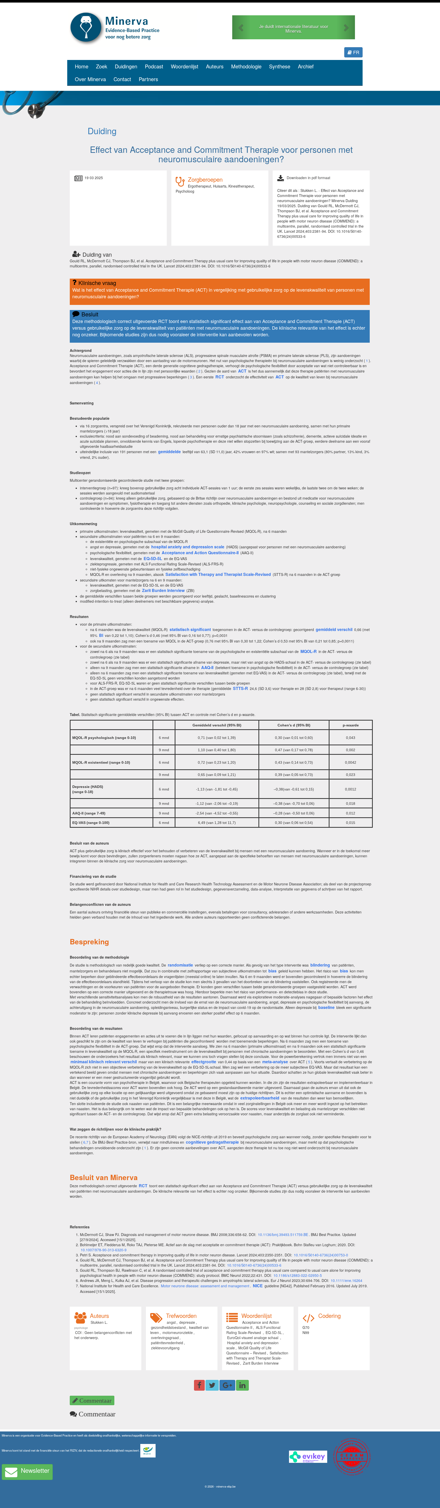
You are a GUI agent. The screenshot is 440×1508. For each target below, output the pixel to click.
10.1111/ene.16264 (346, 1280)
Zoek (101, 66)
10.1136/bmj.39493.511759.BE (283, 1234)
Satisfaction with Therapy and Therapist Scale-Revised (257, 1358)
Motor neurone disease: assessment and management (205, 1285)
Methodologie (246, 66)
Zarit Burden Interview (261, 1363)
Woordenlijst (184, 66)
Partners (148, 79)
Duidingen (126, 66)
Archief (306, 66)
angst (171, 1322)
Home (81, 66)
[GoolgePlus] (227, 1385)
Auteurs (215, 66)
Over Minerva (90, 79)
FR (355, 52)
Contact (122, 79)
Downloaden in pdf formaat (308, 177)
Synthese (279, 66)
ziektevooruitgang (165, 1347)
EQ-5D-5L (274, 1332)
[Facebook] (199, 1385)
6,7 (85, 1142)
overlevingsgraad (165, 1337)
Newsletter (35, 1470)
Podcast (154, 66)
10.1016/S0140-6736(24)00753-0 (321, 1254)
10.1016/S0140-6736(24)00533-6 (254, 1265)
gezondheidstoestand (168, 1327)
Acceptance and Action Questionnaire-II (252, 1325)
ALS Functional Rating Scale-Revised (253, 1330)
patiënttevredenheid (167, 1342)
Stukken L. (99, 1322)
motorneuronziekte (177, 1332)
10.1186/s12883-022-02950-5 (297, 1275)
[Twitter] (212, 1385)
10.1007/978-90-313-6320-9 (104, 1249)
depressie (187, 1322)
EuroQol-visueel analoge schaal (253, 1337)
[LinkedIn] (242, 1385)
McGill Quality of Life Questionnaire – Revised (248, 1350)
